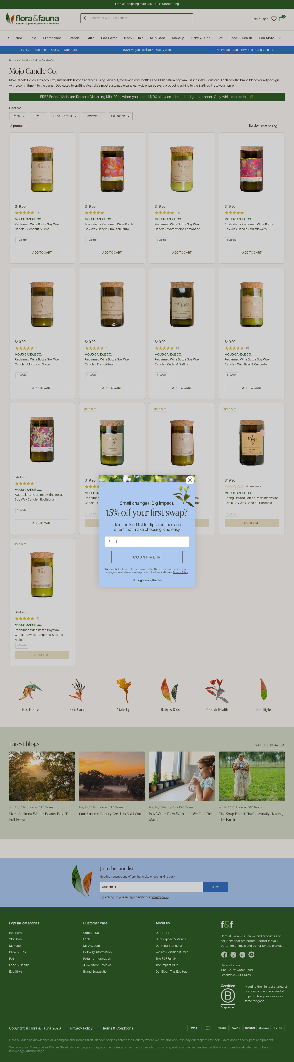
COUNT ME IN (147, 556)
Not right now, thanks (147, 580)
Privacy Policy (180, 572)
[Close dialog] (190, 480)
